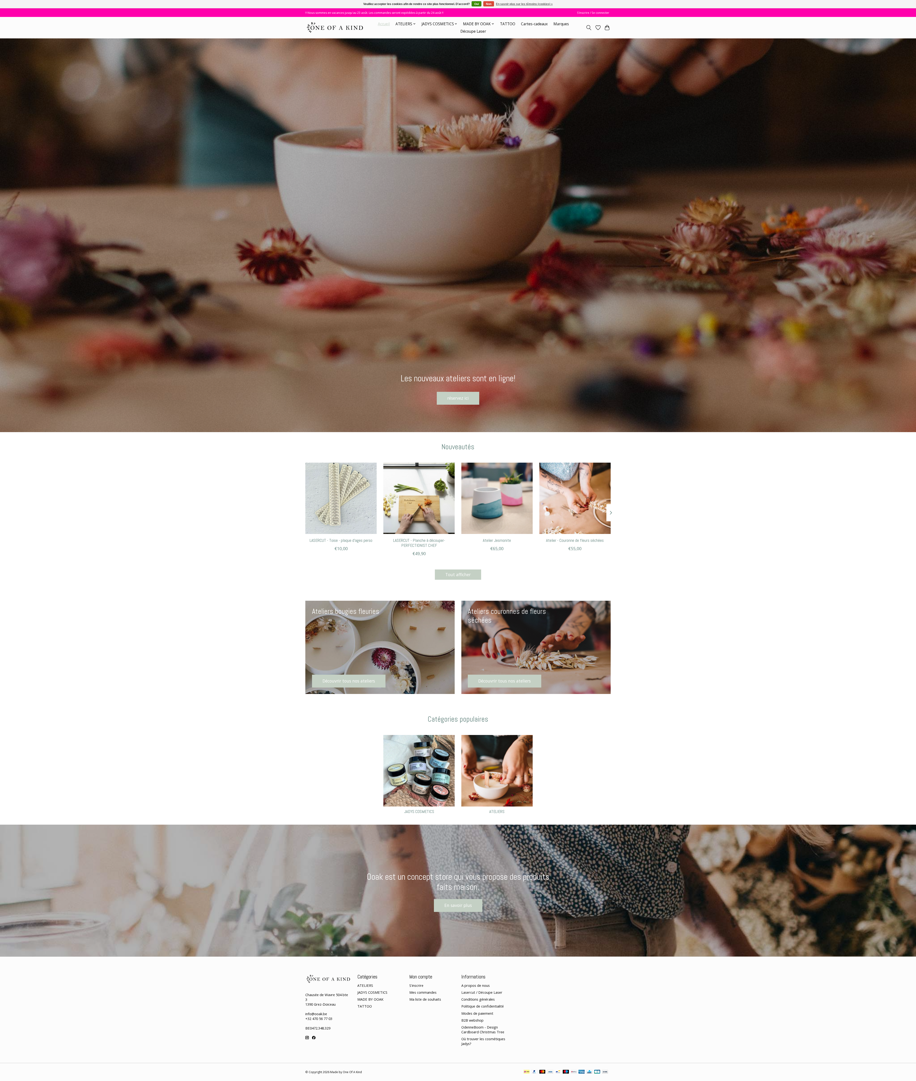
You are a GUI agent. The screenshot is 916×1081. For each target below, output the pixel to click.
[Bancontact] (558, 1072)
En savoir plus (458, 905)
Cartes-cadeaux (534, 23)
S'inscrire (416, 985)
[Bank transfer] (605, 1072)
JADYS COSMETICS (419, 811)
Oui (476, 4)
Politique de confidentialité (482, 1006)
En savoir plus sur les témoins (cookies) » (524, 4)
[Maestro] (566, 1072)
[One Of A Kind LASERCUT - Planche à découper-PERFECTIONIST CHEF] (419, 498)
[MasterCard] (542, 1072)
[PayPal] (534, 1072)
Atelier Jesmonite (497, 540)
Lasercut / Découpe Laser (481, 992)
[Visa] (550, 1072)
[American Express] (581, 1072)
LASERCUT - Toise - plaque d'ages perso (341, 540)
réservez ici (458, 398)
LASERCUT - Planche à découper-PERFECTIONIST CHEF (419, 543)
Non (488, 4)
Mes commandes (423, 992)
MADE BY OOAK (370, 999)
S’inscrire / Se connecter (593, 13)
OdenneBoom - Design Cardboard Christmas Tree (482, 1029)
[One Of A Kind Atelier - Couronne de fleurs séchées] (575, 498)
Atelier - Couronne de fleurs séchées (575, 540)
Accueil (384, 23)
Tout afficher (458, 574)
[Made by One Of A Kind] (334, 27)
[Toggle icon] (588, 27)
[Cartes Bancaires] (597, 1072)
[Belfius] (574, 1072)
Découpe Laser (473, 31)
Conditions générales (478, 999)
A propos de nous (475, 985)
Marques (561, 23)
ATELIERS (497, 811)
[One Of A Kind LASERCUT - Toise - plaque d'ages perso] (341, 498)
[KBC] (589, 1072)
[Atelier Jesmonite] (497, 498)
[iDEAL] (527, 1072)
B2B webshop (472, 1020)
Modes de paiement (477, 1013)
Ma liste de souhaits (425, 999)
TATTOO (507, 23)
